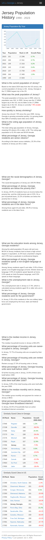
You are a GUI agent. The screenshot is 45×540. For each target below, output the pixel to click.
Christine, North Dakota (18, 483)
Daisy (13, 431)
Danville (14, 427)
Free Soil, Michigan (17, 518)
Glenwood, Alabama (17, 493)
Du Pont (14, 463)
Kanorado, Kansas (17, 525)
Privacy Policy (7, 538)
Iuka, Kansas (15, 500)
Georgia (10, 3)
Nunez (13, 456)
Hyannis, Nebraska (17, 522)
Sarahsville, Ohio (16, 511)
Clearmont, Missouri (17, 486)
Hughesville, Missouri (18, 497)
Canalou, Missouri (16, 515)
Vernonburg (15, 449)
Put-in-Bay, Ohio (16, 508)
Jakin (13, 466)
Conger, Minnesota (17, 490)
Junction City (15, 452)
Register (14, 424)
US (3, 3)
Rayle (13, 441)
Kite (12, 434)
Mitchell (14, 438)
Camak (13, 459)
